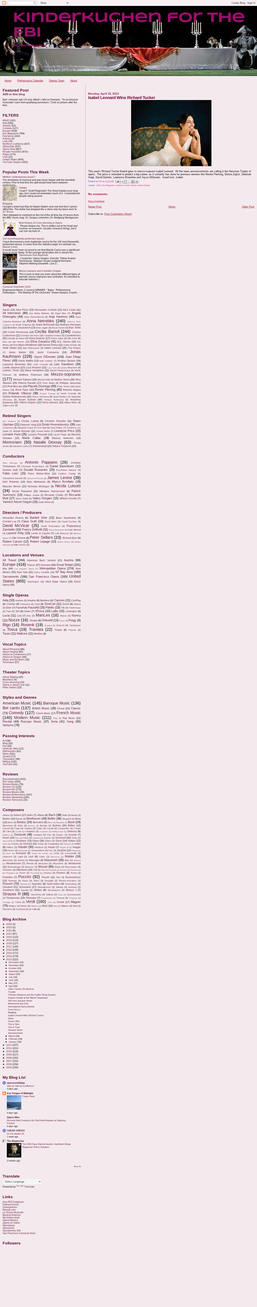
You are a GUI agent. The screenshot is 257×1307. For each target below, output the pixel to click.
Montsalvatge (14, 867)
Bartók (19, 819)
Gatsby (23, 187)
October (13, 968)
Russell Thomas (47, 393)
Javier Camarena (48, 352)
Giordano (21, 840)
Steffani (38, 890)
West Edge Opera (56, 581)
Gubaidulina (53, 844)
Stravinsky (36, 894)
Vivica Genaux (50, 402)
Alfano (40, 815)
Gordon (15, 844)
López (42, 856)
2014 (9, 956)
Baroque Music (56, 703)
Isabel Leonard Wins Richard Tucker (26, 1015)
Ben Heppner (9, 421)
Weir (55, 906)
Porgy (72, 620)
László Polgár (60, 434)
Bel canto (11, 708)
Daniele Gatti (10, 470)
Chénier (11, 604)
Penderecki (75, 870)
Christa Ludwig (30, 421)
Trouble (11, 992)
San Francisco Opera (44, 576)
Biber (50, 822)
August (12, 974)
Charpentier (63, 828)
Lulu (19, 615)
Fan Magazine (108, 185)
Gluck (58, 840)
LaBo (54, 611)
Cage (17, 828)
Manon (63, 616)
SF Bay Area (64, 572)
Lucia (6, 615)
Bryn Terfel (75, 327)
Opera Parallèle (41, 572)
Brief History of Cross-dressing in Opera (40, 222)
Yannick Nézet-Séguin (17, 501)
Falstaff (20, 607)
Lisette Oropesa (11, 367)
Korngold (21, 853)
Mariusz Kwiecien (62, 438)
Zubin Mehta (45, 502)
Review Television (12, 800)
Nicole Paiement (22, 491)
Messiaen (43, 863)
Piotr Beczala (15, 386)
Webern (34, 906)
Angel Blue (60, 313)
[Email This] (121, 182)
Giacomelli (7, 841)
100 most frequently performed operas (23, 238)
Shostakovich (44, 887)
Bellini (51, 818)
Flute (8, 611)
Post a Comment (96, 201)
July (11, 977)
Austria (68, 560)
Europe (7, 130)
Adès (30, 815)
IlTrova (39, 611)
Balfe (64, 815)
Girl (17, 611)
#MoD (6, 120)
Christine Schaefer (55, 421)
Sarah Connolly (68, 393)
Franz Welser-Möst (39, 473)
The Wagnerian (15, 1141)
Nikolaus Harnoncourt (52, 491)
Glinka (48, 841)
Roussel (24, 884)
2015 (9, 953)
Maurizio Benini (11, 486)
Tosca (12, 629)
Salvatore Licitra (21, 446)
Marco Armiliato (63, 481)
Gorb (5, 844)
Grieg (40, 844)
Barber (6, 818)
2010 (9, 1051)
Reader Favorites (12, 151)
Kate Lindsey (46, 361)
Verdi (30, 901)
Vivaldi (60, 902)
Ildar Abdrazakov (31, 348)
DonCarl (50, 603)
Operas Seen (56, 80)
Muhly (57, 867)
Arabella (19, 600)
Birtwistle (60, 822)
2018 (9, 943)
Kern (8, 853)
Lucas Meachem (69, 367)
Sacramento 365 (12, 1230)
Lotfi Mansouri (62, 533)
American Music (17, 703)
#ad (5, 123)
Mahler (69, 856)
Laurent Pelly (15, 533)
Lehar (56, 853)
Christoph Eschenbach (32, 466)
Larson (45, 853)
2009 (9, 1054)
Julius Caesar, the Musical (21, 989)
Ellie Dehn (72, 338)
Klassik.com (9, 1209)
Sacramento (11, 576)
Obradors (7, 870)
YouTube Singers (12, 162)
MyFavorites (9, 751)
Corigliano (30, 831)
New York (22, 572)
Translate (29, 1186)
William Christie (68, 498)
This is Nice (13, 1024)
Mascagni (34, 860)
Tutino (18, 902)
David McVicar (16, 525)
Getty (74, 838)
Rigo (7, 625)
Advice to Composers (14, 654)
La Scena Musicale (13, 1212)
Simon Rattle (21, 498)
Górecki (67, 844)
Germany (46, 565)
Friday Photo (28, 1096)
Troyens (72, 630)
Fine (17, 838)
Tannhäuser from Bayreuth (33, 255)
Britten (71, 825)
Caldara (28, 828)
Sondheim (8, 890)
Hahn (78, 843)
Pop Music (69, 718)
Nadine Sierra (61, 379)
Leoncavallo (70, 853)
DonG (66, 604)
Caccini (6, 828)
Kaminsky (76, 850)
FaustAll (33, 607)
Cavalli (50, 828)
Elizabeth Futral (25, 428)
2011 (9, 1048)
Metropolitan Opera (52, 568)
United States (144, 185)
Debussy (72, 831)
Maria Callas (31, 438)
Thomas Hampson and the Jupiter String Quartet (31, 995)
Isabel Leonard (123, 185)
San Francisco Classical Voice (19, 1233)
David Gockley (69, 521)
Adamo (6, 815)
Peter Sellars (41, 537)
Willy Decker (20, 545)
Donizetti (20, 834)
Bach (52, 815)
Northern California (13, 144)
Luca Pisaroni (33, 367)
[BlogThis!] (125, 182)
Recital (7, 721)
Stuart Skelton (60, 396)
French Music (68, 713)
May (11, 983)
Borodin (43, 825)
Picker (22, 873)
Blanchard (7, 825)
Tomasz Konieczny (54, 399)
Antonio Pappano (41, 462)
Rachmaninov (73, 877)
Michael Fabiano (22, 379)
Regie (6, 154)
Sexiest (7, 756)
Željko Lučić (8, 405)
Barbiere (45, 600)
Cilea (8, 831)
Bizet (71, 822)
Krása (34, 853)
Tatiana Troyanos (61, 446)
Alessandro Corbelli (45, 309)
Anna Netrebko (40, 321)
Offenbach (21, 869)
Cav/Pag (76, 600)
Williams (65, 906)
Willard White (70, 402)
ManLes (43, 615)
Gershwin (60, 837)
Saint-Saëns (53, 883)
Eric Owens (63, 341)
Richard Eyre (70, 538)
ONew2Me (8, 146)
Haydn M (64, 847)
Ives (50, 850)
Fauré (6, 837)
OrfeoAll (47, 620)
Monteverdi (74, 863)
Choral (60, 708)
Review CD (9, 786)
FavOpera (8, 136)
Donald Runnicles (36, 469)
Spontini (25, 890)
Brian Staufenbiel (66, 518)
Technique (8, 662)
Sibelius (59, 887)
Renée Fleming (45, 389)
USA (5, 157)
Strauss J (71, 890)
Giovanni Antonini (35, 478)
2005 (9, 1067)
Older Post (248, 206)
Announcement (15, 1033)
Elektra (77, 604)
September (14, 971)
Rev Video (8, 781)
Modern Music (27, 717)
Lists (5, 141)
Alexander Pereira (13, 518)
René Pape (21, 389)
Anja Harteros (58, 316)
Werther (38, 633)
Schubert (7, 887)
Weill (44, 906)
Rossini (7, 883)
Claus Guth (29, 521)
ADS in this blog (14, 94)
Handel (22, 847)
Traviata (36, 629)
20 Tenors (8, 211)
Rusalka (48, 625)
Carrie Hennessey (18, 332)
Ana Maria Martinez (39, 313)
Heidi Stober (10, 348)
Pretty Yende (63, 386)
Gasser (47, 838)
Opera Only (9, 149)
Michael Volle (44, 379)
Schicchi (60, 625)
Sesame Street (15, 1030)
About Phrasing (11, 649)
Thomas (60, 898)
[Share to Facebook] (133, 182)
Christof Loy (9, 521)
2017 (9, 946)
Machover (55, 857)
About (73, 80)
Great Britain (64, 564)
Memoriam (12, 442)
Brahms (57, 825)
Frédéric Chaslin (67, 473)
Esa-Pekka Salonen (66, 470)
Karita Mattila (25, 360)
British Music (41, 708)
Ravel (25, 880)
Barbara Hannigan (70, 324)
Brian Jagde (42, 327)
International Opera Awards (21, 1006)
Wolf (75, 906)
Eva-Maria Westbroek (25, 345)
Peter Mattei (49, 383)
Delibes (6, 835)
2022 (9, 930)
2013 (9, 959)
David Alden (51, 521)
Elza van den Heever (13, 342)
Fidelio (50, 607)
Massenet (50, 860)
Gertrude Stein (10, 748)
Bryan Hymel (58, 327)
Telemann (31, 898)
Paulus (63, 870)
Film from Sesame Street (20, 1001)
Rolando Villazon (19, 393)
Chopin (77, 828)
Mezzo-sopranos (66, 374)
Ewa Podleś (56, 428)
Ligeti (20, 856)
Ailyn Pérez (22, 309)
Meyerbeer (58, 863)
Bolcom (31, 826)
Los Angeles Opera (24, 569)
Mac (29, 616)
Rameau (12, 880)
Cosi (37, 604)
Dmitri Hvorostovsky (55, 424)
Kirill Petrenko (11, 481)
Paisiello (52, 870)
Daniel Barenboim (62, 466)
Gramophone (10, 1207)
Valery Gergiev (42, 498)
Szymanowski (74, 894)
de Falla (33, 909)
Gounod (27, 843)
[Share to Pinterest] (137, 182)
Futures (7, 138)
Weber (23, 906)
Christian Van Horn (30, 335)
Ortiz (43, 870)
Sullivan (49, 894)
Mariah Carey (10, 247)
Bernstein (38, 822)
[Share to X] (129, 182)
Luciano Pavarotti (37, 434)
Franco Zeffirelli (32, 529)
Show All (77, 1166)
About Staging (10, 677)
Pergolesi (10, 873)
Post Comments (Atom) (118, 213)
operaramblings (16, 1083)
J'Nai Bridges (74, 348)
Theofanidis (46, 898)
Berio (10, 822)
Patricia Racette (27, 383)
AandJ (6, 309)
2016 (9, 949)
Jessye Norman (21, 431)
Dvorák (72, 834)
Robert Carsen (12, 541)
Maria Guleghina (34, 370)
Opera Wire (13, 1117)
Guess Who (14, 1021)
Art (4, 740)
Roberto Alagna (72, 389)
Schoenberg (71, 884)
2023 (9, 927)
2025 (9, 924)
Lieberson (7, 856)
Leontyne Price (64, 431)
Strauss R (12, 894)
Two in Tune (14, 1027)
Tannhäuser (75, 625)
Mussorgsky (71, 867)
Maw (67, 860)
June (11, 980)
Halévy (9, 847)
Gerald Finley (50, 345)
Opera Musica (10, 1220)
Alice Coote (69, 309)
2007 (9, 1061)
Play (55, 718)
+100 (98, 185)
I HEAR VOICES (16, 1130)
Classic (76, 708)
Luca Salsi (52, 368)
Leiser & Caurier (40, 533)
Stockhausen (54, 890)
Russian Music (31, 721)
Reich (36, 880)
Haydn (51, 847)
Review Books (10, 784)
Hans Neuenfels (56, 530)
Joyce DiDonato (45, 356)
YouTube (7, 764)
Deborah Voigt (28, 424)
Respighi (49, 880)
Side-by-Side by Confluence (20, 1086)
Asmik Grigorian (23, 324)
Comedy (7, 128)
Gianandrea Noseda (12, 478)
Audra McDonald (45, 324)
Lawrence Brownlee (14, 364)
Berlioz (21, 822)
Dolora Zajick (57, 338)
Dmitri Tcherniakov (50, 526)
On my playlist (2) (15, 1133)
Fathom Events (11, 1204)
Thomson (73, 898)
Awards (7, 125)
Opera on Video (11, 1222)
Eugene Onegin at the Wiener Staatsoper (28, 998)
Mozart (42, 866)
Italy (5, 568)
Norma (76, 615)
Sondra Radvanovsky (14, 396)
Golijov (71, 840)
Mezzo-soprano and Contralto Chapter (40, 271)
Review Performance (14, 794)
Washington (33, 581)
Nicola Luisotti (68, 486)
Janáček (61, 850)
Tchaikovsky (12, 898)
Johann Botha (43, 431)
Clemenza (25, 604)
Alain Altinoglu (10, 463)
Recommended (11, 779)
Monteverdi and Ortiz (18, 1003)
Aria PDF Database (13, 1202)
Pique (62, 621)
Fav (5, 746)
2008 (9, 1057)
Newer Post (95, 206)
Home (8, 80)
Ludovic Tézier (11, 370)
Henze (11, 850)
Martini (21, 860)
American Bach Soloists (41, 560)
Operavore (8, 1228)
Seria (54, 721)
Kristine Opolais (66, 360)
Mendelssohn (13, 863)
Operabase (9, 1225)
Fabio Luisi (10, 473)
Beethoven (34, 818)
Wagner (76, 902)
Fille (63, 607)
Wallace (12, 906)
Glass (36, 840)
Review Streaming (13, 797)
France (31, 565)
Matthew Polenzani (30, 374)
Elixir (8, 607)
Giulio (27, 611)
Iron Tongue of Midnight (20, 1093)
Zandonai (20, 909)
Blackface (8, 679)
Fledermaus (75, 607)
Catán (39, 828)
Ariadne (31, 600)
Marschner (8, 860)
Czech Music (43, 713)
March (12, 1036)
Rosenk (27, 625)
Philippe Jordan (31, 495)
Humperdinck (37, 850)
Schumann (25, 887)
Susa (60, 895)
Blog (5, 743)
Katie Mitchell (74, 530)
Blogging (7, 203)
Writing (6, 761)
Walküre (22, 633)
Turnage (6, 902)
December (14, 962)
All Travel (9, 560)
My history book (11, 1217)
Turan (6, 633)
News (133, 185)
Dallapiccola (57, 831)
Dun (49, 835)
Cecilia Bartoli (47, 331)
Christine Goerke (52, 335)
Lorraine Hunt (11, 434)
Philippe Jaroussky (70, 383)
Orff (35, 870)
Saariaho (37, 883)
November (14, 965)
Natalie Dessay (48, 442)
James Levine (59, 477)
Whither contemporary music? (19, 177)
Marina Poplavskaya (60, 370)
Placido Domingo (39, 386)
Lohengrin (71, 611)
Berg (78, 818)
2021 (9, 933)
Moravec (29, 867)
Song (70, 721)
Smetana (72, 887)
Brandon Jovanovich (19, 327)
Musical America (11, 1215)
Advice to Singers (12, 657)
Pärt (58, 877)
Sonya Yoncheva (40, 396)
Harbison (39, 847)
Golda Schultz (70, 345)
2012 (9, 1045)
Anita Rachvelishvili (34, 317)
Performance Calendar (30, 80)
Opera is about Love (14, 684)
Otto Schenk (18, 538)
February (13, 1039)
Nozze (14, 620)
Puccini (24, 876)
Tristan (58, 630)
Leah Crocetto (40, 364)
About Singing (10, 651)
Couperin (44, 831)
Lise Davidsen (64, 364)
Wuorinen (7, 909)
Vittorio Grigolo (27, 402)
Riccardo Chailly (54, 495)
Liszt (30, 856)
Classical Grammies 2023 (17, 286)
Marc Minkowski (36, 481)
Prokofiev (8, 877)
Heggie (77, 847)
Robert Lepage (40, 541)
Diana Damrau (37, 338)
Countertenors (73, 335)
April (11, 986)
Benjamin (66, 819)
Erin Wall (42, 428)
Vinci (50, 902)
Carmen (59, 600)
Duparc (59, 835)
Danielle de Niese (16, 338)
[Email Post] (116, 181)
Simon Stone (63, 542)
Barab (74, 815)
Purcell (45, 877)
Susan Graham (27, 399)
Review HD (9, 789)
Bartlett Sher (38, 517)
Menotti (29, 863)
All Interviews (12, 313)
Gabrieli (36, 838)
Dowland (38, 835)
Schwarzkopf (40, 446)
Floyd (25, 838)
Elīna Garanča (40, 341)
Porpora (48, 873)
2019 (9, 940)
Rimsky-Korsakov (67, 880)
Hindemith (23, 850)
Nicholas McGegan (38, 486)
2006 (9, 1064)
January (13, 1042)
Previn (74, 873)
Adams (17, 815)
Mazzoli (77, 860)
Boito (20, 825)
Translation (9, 759)
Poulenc (60, 872)
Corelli (18, 831)
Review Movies (11, 792)
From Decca (14, 1009)
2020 (9, 937)
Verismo (8, 725)
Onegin (34, 620)
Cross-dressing (11, 682)
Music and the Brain (13, 659)
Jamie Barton (17, 352)
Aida (5, 600)
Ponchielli (34, 873)
